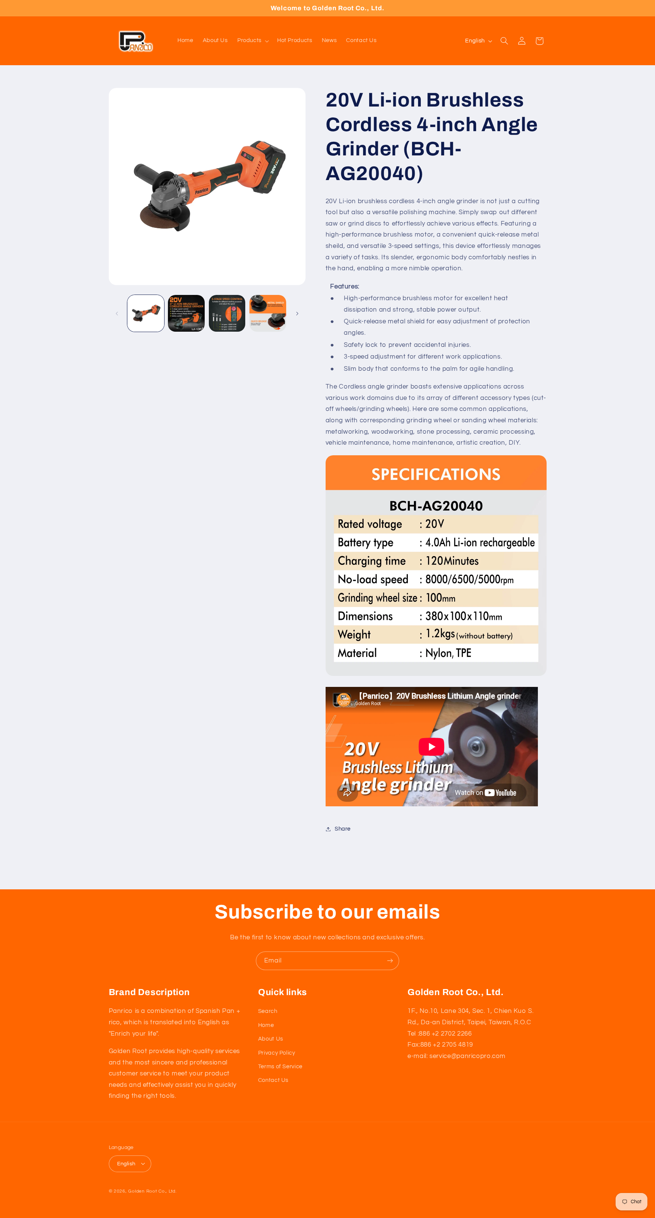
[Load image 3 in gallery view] (227, 313)
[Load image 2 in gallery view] (186, 313)
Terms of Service (280, 1066)
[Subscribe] (390, 961)
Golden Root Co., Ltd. (152, 1191)
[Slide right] (297, 313)
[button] (252, 41)
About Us (270, 1039)
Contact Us (273, 1080)
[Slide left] (117, 313)
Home (266, 1025)
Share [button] (343, 829)
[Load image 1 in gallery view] (145, 313)
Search (267, 1011)
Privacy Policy (276, 1052)
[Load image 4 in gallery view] (267, 313)
